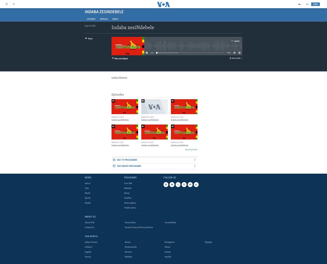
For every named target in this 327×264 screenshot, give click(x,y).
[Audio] (307, 4)
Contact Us (89, 228)
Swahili (168, 257)
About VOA (90, 223)
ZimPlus (127, 198)
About (115, 19)
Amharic (88, 247)
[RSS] (196, 184)
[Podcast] (184, 184)
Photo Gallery (130, 203)
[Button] (89, 39)
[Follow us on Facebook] (166, 184)
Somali (168, 252)
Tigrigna (208, 242)
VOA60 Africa (130, 208)
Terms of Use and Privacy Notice (139, 228)
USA (87, 188)
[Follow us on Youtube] (172, 184)
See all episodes (191, 150)
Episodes (91, 19)
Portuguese (169, 242)
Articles (104, 19)
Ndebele (128, 188)
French (88, 257)
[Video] (299, 4)
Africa (87, 184)
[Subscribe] (190, 184)
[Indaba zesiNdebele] (125, 106)
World (87, 193)
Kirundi (128, 252)
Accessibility (170, 223)
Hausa (127, 242)
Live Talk (128, 184)
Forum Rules (130, 223)
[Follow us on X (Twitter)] (178, 184)
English (88, 252)
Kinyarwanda (131, 247)
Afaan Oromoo (91, 242)
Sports (88, 198)
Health (88, 203)
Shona (127, 193)
